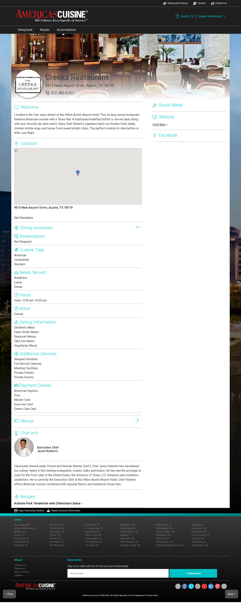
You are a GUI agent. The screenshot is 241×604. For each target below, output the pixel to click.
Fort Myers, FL (57, 542)
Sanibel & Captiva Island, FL (170, 545)
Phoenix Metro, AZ (165, 531)
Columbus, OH (57, 531)
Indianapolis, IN (93, 538)
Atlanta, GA (20, 531)
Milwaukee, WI (127, 528)
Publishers (19, 568)
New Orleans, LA (129, 542)
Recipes (45, 29)
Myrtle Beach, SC (129, 531)
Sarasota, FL (197, 525)
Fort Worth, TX (92, 525)
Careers (202, 3)
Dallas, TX (55, 535)
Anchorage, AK (22, 525)
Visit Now (159, 124)
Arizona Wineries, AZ (25, 528)
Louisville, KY (92, 545)
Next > (231, 594)
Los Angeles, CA (93, 542)
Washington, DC (199, 545)
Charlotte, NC (21, 545)
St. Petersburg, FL (200, 535)
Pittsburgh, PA (163, 535)
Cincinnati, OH (57, 525)
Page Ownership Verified (31, 510)
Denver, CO (55, 538)
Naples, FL (125, 535)
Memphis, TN (127, 525)
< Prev (9, 594)
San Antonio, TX (164, 542)
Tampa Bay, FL (198, 542)
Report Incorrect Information (65, 510)
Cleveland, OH (57, 528)
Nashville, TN (127, 538)
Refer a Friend (21, 572)
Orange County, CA (130, 545)
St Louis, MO (197, 538)
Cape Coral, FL (21, 538)
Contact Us (221, 3)
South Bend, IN (199, 531)
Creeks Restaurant (210, 16)
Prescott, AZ (162, 538)
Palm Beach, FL (164, 525)
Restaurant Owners (178, 3)
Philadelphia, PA (164, 528)
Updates (18, 575)
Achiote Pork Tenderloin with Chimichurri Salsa (47, 503)
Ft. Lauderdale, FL (94, 528)
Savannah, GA (198, 528)
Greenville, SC (92, 531)
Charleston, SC (22, 542)
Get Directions (23, 218)
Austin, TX (187, 16)
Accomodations (66, 29)
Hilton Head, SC (93, 535)
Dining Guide (25, 29)
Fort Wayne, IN (57, 545)
